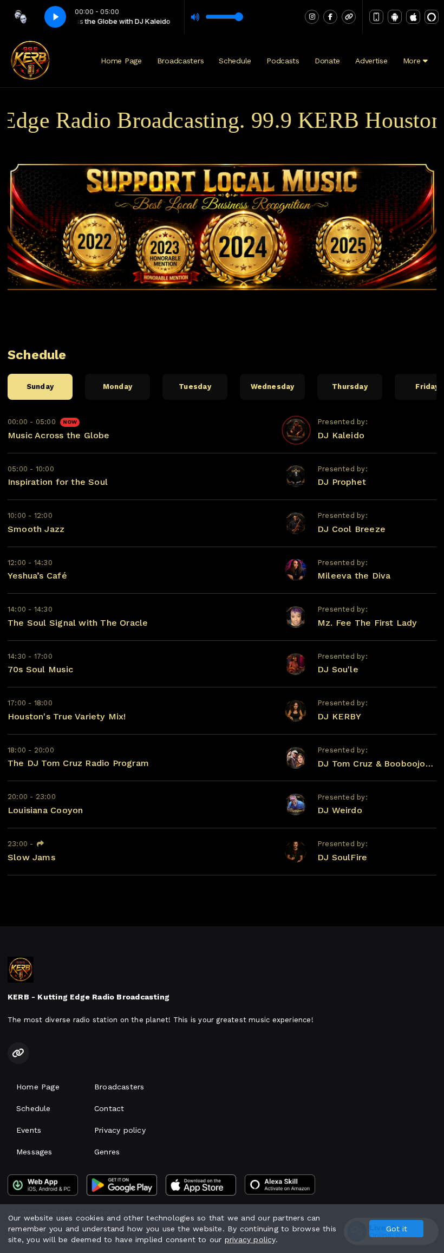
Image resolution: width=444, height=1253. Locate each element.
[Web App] (376, 17)
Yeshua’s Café (37, 575)
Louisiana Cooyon (45, 810)
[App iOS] (413, 17)
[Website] (349, 17)
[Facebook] (330, 17)
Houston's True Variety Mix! (67, 716)
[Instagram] (312, 17)
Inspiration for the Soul (58, 482)
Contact (109, 1108)
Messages (34, 1151)
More (413, 60)
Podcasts (282, 60)
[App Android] (395, 17)
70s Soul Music (40, 669)
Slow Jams (31, 857)
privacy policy (250, 1239)
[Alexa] (432, 17)
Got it (396, 1228)
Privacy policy (120, 1130)
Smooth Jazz (36, 529)
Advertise (371, 60)
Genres (107, 1151)
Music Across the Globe (59, 435)
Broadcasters (180, 60)
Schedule (235, 60)
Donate (327, 60)
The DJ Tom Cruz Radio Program (78, 763)
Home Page (121, 60)
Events (28, 1130)
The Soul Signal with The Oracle (78, 623)
